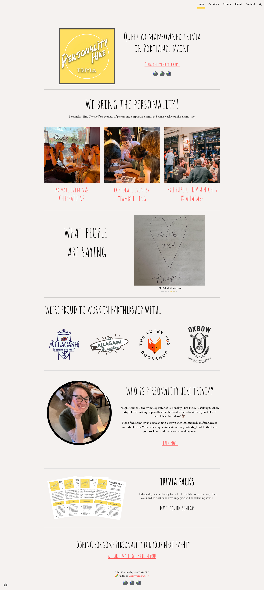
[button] (260, 4)
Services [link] (214, 4)
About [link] (238, 4)
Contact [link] (250, 4)
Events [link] (227, 4)
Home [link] (201, 4)
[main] (162, 49)
